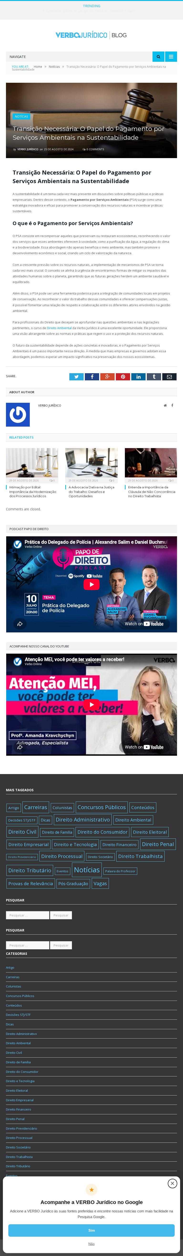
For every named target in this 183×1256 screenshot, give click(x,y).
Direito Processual (61, 856)
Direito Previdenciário (22, 857)
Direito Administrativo (83, 819)
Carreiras (35, 807)
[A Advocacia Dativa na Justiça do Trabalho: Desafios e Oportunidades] (91, 465)
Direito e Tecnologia (75, 844)
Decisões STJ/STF (22, 820)
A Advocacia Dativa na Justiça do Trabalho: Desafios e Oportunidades (91, 11)
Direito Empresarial (28, 844)
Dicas (45, 820)
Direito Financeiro (119, 844)
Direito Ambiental (59, 328)
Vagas (100, 883)
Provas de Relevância (30, 883)
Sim (91, 1230)
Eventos (62, 871)
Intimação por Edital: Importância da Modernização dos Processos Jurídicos (32, 491)
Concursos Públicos (102, 807)
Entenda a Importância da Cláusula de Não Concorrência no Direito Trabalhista (151, 491)
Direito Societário (100, 857)
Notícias (21, 116)
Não (91, 1244)
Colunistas (62, 807)
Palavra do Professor (120, 871)
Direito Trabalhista (140, 856)
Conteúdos (142, 807)
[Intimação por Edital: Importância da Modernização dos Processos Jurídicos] (32, 465)
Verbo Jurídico (27, 149)
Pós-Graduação (73, 883)
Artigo (13, 807)
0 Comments (95, 149)
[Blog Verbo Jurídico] (91, 34)
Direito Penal (158, 844)
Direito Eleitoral (150, 832)
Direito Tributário (29, 870)
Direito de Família (57, 832)
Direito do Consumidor (102, 832)
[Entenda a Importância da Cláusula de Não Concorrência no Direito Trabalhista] (151, 465)
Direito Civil (22, 831)
